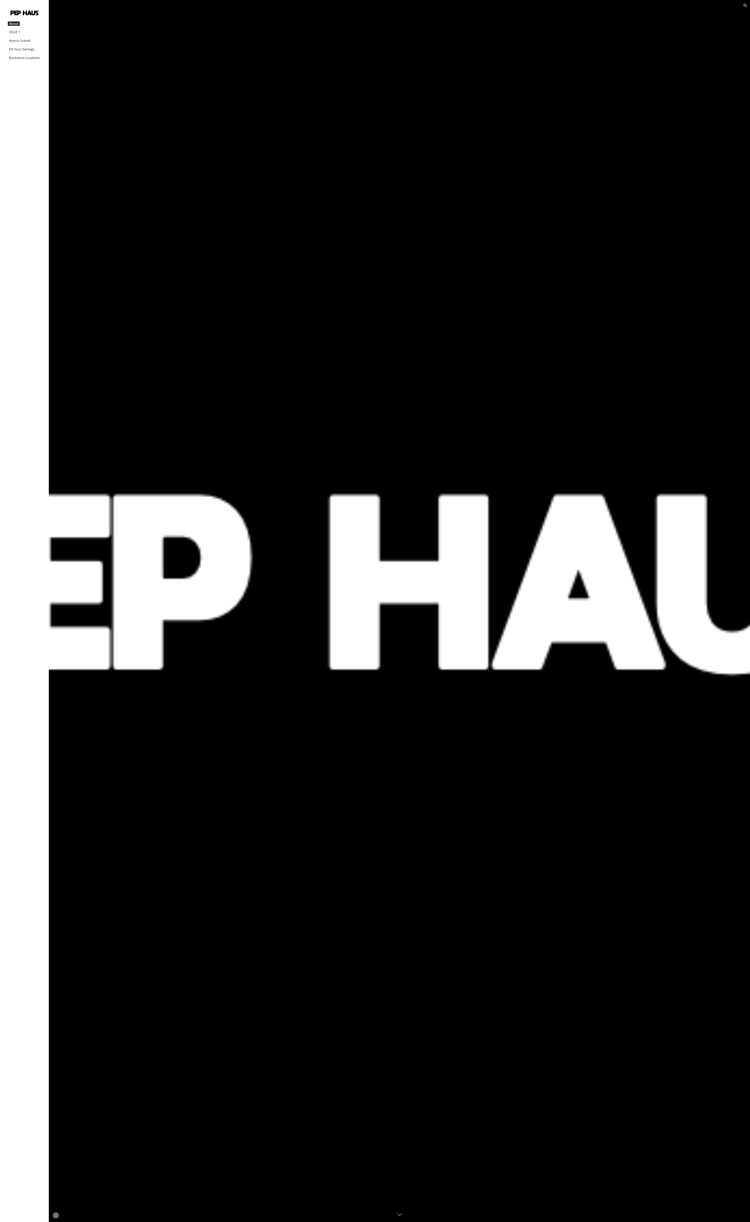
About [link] (14, 23)
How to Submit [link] (20, 40)
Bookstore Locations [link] (24, 58)
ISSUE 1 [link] (14, 32)
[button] (745, 5)
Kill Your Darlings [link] (21, 49)
